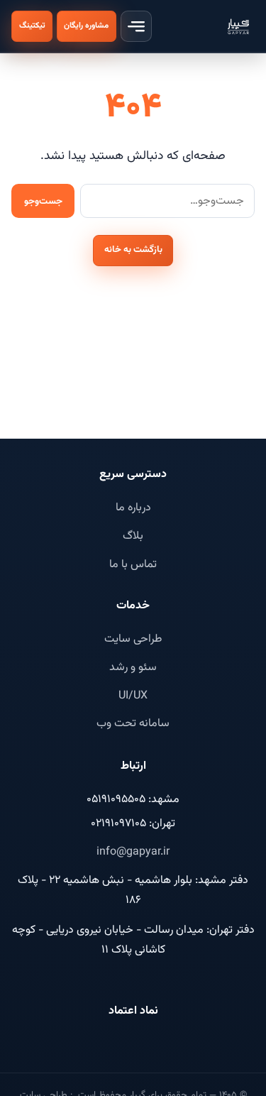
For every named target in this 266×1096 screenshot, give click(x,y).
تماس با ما (133, 565)
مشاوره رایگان (86, 25)
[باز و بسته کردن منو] (136, 26)
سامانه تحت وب (133, 724)
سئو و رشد (133, 667)
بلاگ (133, 536)
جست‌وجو (43, 201)
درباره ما (133, 508)
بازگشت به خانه (133, 250)
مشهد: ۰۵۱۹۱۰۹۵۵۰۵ (133, 800)
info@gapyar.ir (133, 852)
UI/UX (133, 696)
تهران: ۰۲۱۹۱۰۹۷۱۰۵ (133, 824)
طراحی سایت (133, 639)
